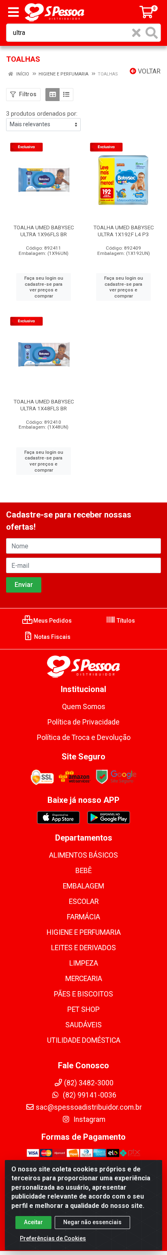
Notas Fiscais (52, 637)
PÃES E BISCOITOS (83, 994)
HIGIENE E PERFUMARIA (84, 932)
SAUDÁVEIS (83, 1025)
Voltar (148, 71)
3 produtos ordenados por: (41, 113)
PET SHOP (83, 1009)
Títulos (125, 620)
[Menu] (13, 12)
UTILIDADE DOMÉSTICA (83, 1040)
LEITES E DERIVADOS (83, 948)
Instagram (88, 1119)
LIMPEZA (83, 963)
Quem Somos (83, 707)
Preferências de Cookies (53, 1238)
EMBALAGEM (83, 886)
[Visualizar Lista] (66, 94)
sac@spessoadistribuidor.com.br (89, 1107)
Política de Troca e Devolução (84, 737)
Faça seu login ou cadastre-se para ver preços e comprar (43, 287)
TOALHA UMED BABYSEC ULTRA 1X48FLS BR (43, 405)
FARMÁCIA (83, 917)
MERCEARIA (83, 979)
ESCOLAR (83, 901)
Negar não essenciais (92, 1222)
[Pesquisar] (151, 32)
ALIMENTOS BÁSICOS (83, 855)
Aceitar (33, 1222)
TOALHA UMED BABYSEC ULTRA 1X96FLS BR (43, 230)
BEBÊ (83, 871)
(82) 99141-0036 (88, 1095)
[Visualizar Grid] (52, 94)
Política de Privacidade (83, 722)
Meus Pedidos (52, 620)
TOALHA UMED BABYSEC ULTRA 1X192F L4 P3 (123, 230)
